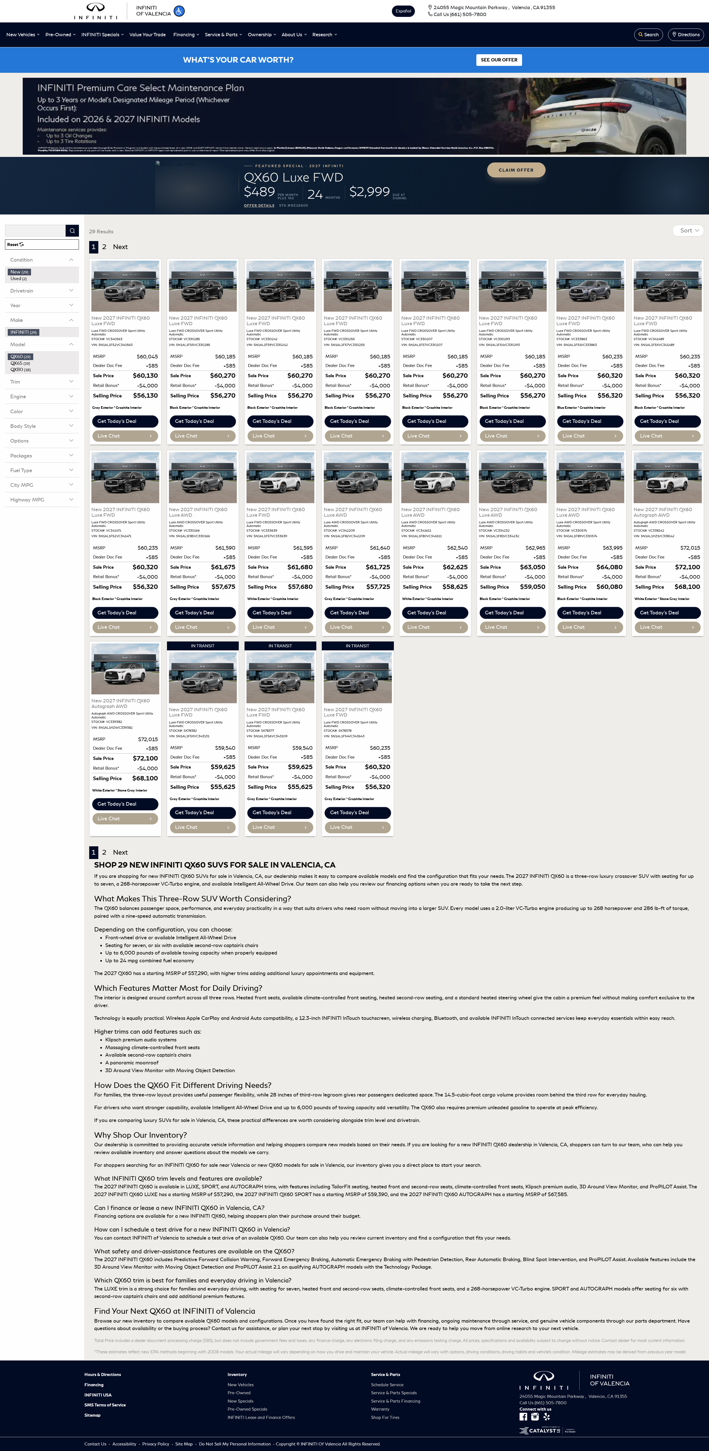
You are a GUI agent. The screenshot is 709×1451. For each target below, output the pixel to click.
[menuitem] (43, 272)
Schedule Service (387, 1384)
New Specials (240, 1401)
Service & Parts (385, 1374)
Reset (13, 244)
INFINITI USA (98, 1395)
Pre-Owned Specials (247, 1409)
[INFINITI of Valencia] (122, 10)
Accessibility (124, 1444)
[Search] (72, 231)
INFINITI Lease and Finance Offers (261, 1417)
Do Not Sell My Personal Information (235, 1444)
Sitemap (92, 1415)
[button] (179, 11)
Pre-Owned (239, 1392)
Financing (94, 1384)
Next (120, 247)
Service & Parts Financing (395, 1401)
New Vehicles (241, 1384)
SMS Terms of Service (105, 1405)
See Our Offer (499, 60)
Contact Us (95, 1444)
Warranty (380, 1409)
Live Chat (108, 436)
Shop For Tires (385, 1417)
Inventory (237, 1374)
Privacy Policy (156, 1444)
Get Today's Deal (116, 421)
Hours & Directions (102, 1374)
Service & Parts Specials (394, 1392)
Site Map (184, 1444)
